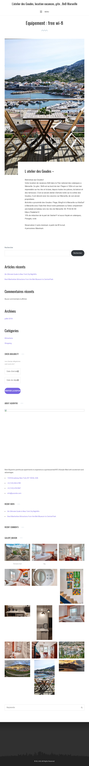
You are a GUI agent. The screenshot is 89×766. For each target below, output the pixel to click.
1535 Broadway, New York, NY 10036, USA (22, 478)
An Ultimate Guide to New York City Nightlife (21, 274)
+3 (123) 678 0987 (14, 488)
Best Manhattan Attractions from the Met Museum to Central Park (29, 279)
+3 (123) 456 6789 (14, 483)
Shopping (8, 343)
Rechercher (9, 247)
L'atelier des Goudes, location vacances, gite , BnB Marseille (44, 4)
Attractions (9, 338)
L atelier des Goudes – (39, 171)
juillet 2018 (9, 319)
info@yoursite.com (14, 493)
